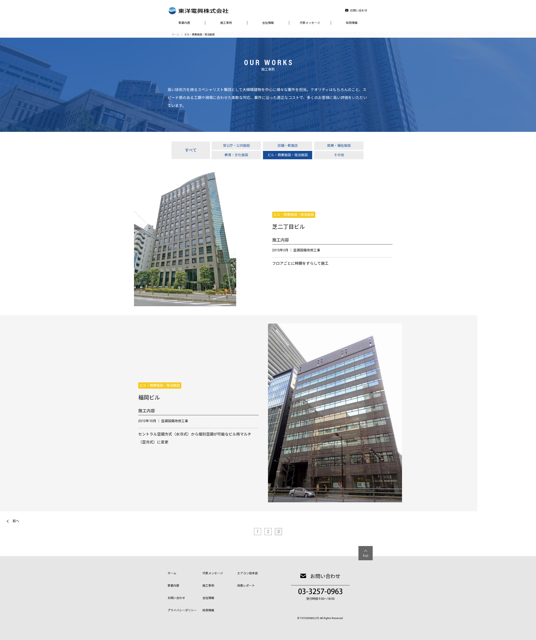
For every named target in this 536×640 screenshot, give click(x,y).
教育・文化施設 (236, 155)
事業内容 (184, 22)
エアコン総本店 (247, 573)
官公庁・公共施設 (236, 146)
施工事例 (226, 22)
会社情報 (268, 22)
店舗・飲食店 (288, 146)
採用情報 (352, 22)
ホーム (172, 573)
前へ (16, 521)
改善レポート (246, 585)
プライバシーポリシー (182, 610)
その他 (339, 155)
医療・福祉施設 (339, 146)
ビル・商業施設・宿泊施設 (288, 155)
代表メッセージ (310, 22)
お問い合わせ (358, 10)
